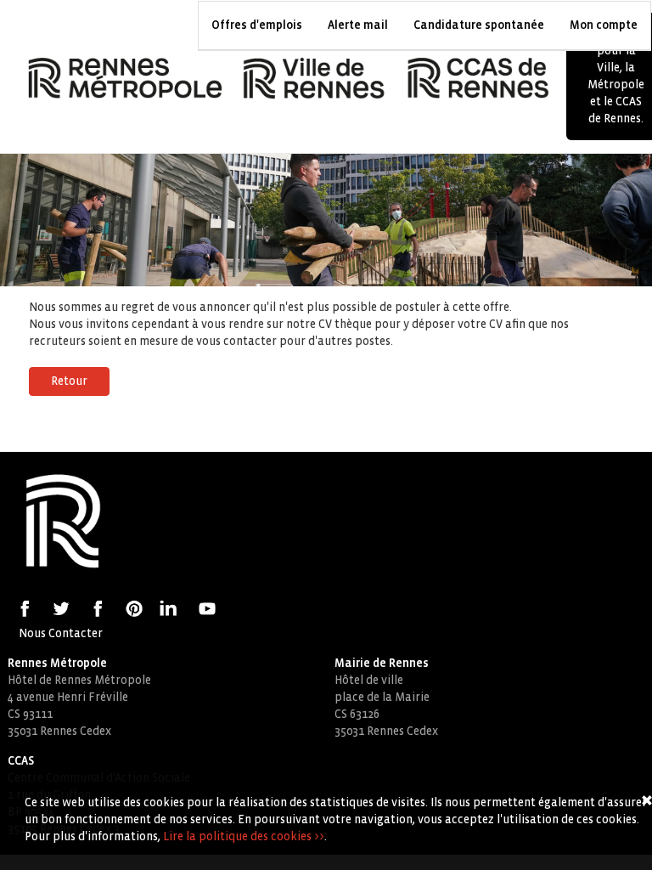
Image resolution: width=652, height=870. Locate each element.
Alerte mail (358, 25)
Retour (69, 381)
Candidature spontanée (478, 25)
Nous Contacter (61, 633)
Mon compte (604, 25)
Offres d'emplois (256, 25)
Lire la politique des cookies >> (243, 836)
